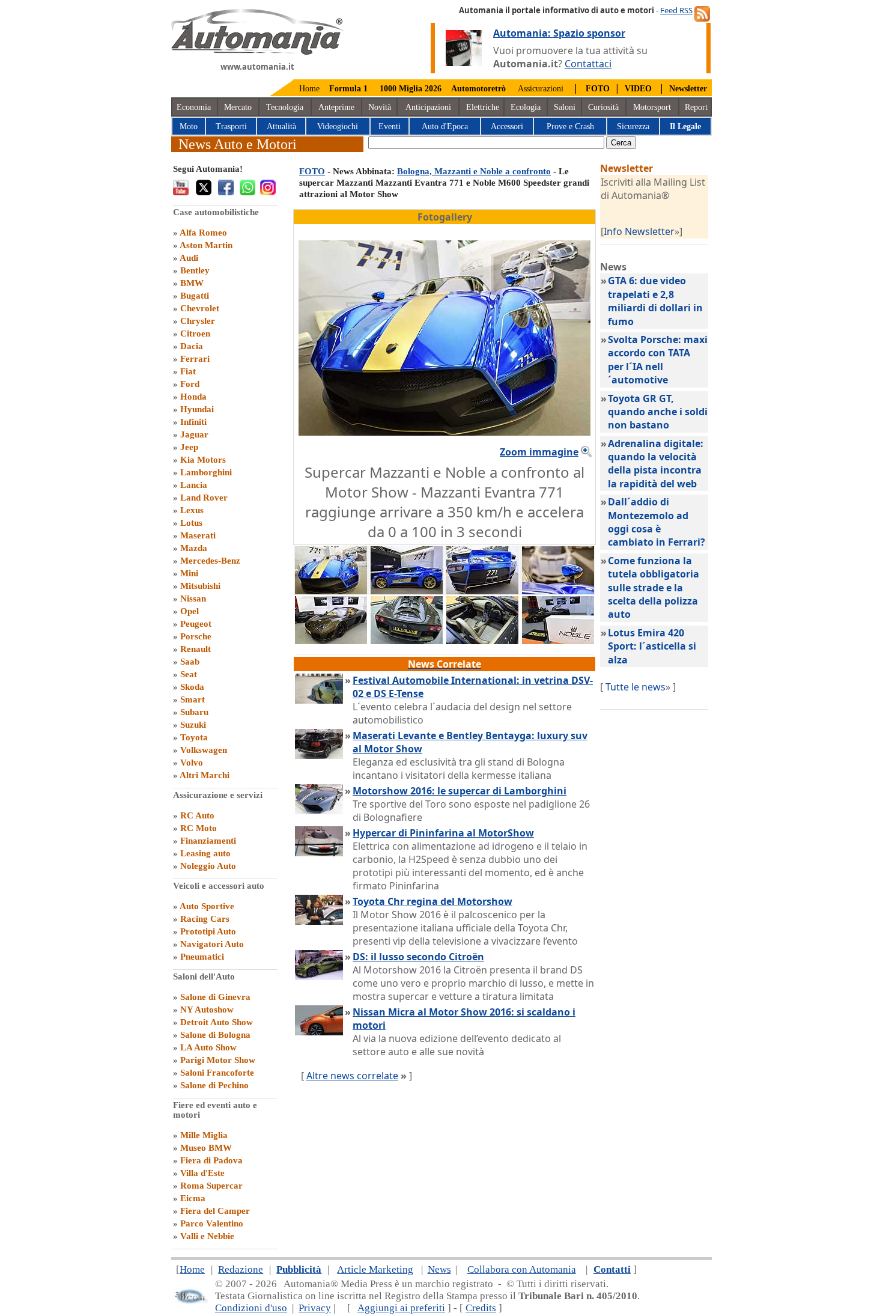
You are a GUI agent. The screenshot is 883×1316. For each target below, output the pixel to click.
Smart (192, 699)
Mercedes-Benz (210, 560)
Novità (379, 107)
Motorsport (652, 107)
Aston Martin (206, 245)
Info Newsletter (639, 231)
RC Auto (197, 815)
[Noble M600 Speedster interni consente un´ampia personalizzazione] (482, 640)
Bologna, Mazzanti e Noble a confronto (474, 171)
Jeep (189, 447)
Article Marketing (375, 1269)
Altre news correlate (352, 1075)
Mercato (238, 107)
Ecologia (526, 107)
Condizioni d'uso (251, 1308)
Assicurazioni (540, 88)
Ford (189, 384)
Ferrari (195, 359)
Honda (193, 396)
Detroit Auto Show (216, 1022)
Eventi (389, 126)
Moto (189, 126)
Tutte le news (635, 686)
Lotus (191, 523)
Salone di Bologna (215, 1035)
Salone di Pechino (214, 1085)
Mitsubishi (200, 586)
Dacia (191, 346)
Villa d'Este (202, 1173)
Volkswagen (203, 750)
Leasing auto (205, 853)
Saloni (564, 107)
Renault (195, 649)
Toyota (194, 737)
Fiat (188, 371)
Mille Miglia (204, 1135)
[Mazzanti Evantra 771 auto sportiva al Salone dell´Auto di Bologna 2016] (482, 590)
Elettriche (482, 107)
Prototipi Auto (208, 931)
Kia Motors (203, 460)
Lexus (192, 510)
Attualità (281, 126)
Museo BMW (206, 1148)
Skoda (192, 687)
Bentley (195, 270)
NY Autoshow (207, 1009)
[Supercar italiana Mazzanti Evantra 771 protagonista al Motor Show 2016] (558, 590)
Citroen (195, 333)
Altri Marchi (204, 775)
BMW (192, 283)
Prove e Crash (570, 126)
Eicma (192, 1198)
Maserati (198, 535)
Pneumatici (202, 956)
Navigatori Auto (212, 944)
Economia (194, 107)
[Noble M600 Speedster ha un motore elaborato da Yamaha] (407, 640)
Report (696, 107)
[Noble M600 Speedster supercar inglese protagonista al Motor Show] (558, 640)
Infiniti (193, 422)
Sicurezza (633, 126)
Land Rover (204, 497)
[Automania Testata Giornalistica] (257, 51)
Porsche (195, 636)
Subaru (194, 712)
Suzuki (193, 725)
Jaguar (194, 434)
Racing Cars (204, 919)
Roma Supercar (211, 1185)
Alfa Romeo (203, 232)
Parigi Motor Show (217, 1060)
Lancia (193, 485)
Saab (189, 661)
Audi (189, 258)
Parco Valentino (211, 1223)
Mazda (193, 548)
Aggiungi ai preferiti (401, 1308)
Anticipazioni (428, 107)
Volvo (191, 762)
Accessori (507, 126)
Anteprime (336, 107)
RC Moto (198, 828)
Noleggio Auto (208, 866)
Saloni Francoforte (217, 1072)
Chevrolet (199, 308)
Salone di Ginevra (215, 997)
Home (309, 88)
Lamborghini (206, 472)
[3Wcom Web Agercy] (190, 1301)
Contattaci (588, 63)
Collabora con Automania (521, 1269)
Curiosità (603, 107)
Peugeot (195, 624)
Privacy (315, 1308)
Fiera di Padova (211, 1160)
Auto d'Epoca (445, 126)
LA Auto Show (208, 1047)
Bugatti (194, 295)
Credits (481, 1308)
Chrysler (197, 321)
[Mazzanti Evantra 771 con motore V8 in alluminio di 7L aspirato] (407, 590)
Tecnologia (284, 107)
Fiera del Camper (215, 1211)
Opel (189, 611)
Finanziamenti (208, 840)
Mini (189, 573)
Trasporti (231, 126)
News (439, 1269)
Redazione (240, 1269)
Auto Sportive (207, 906)
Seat (188, 674)
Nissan (193, 598)
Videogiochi (337, 126)
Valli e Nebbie (207, 1236)
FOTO (312, 171)
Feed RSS (676, 10)
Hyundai (197, 409)
